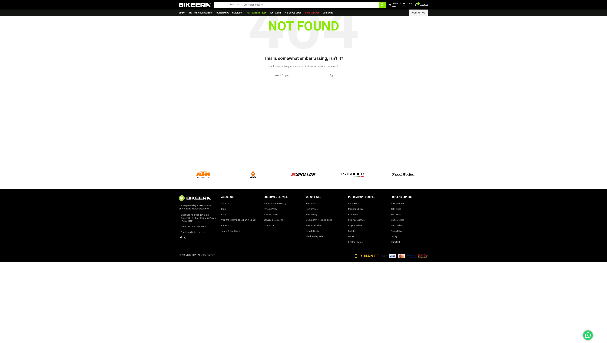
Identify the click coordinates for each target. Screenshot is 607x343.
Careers (225, 225)
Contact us (418, 13)
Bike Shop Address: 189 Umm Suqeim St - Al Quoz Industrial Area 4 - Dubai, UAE (198, 218)
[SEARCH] (382, 5)
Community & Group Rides (319, 220)
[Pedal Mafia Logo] (403, 175)
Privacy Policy (270, 209)
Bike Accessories (356, 220)
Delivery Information (273, 220)
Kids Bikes (353, 214)
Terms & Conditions (230, 231)
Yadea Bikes (396, 231)
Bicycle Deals (312, 231)
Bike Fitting (311, 214)
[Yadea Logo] (253, 175)
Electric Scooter (355, 242)
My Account (269, 225)
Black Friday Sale (314, 236)
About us (225, 203)
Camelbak (395, 242)
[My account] (404, 5)
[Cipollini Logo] (303, 175)
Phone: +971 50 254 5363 (193, 226)
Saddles (352, 231)
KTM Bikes (396, 209)
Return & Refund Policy (275, 203)
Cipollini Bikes (397, 220)
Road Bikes (353, 203)
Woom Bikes (397, 225)
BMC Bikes (396, 214)
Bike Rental (311, 203)
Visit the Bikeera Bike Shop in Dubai (238, 220)
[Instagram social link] (185, 237)
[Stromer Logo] (353, 175)
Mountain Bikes (355, 209)
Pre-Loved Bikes (314, 225)
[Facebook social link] (181, 237)
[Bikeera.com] (195, 198)
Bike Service (312, 209)
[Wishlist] (410, 5)
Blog (223, 209)
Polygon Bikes (397, 203)
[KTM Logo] (204, 175)
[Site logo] (195, 4)
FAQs (223, 214)
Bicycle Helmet (355, 225)
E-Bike (351, 236)
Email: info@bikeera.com (193, 232)
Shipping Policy (271, 214)
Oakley (394, 236)
